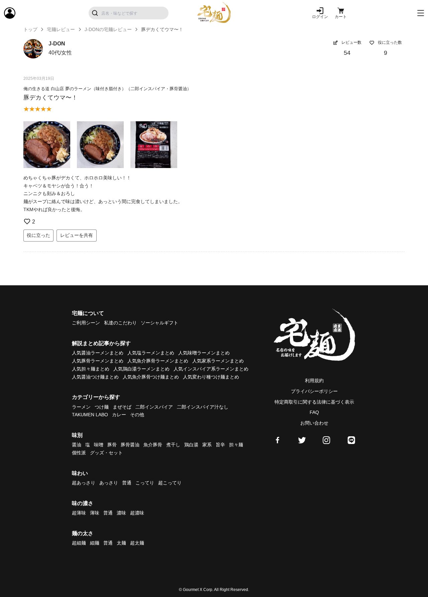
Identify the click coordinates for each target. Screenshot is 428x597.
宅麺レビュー (61, 29)
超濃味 (137, 512)
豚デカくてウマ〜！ (50, 97)
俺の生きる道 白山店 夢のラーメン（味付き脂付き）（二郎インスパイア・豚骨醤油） (107, 88)
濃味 (121, 512)
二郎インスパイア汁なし (202, 407)
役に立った (38, 235)
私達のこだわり (120, 322)
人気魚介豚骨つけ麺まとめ (151, 377)
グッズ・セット (106, 452)
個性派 (79, 452)
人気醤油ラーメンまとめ (97, 352)
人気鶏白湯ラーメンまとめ (141, 368)
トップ (30, 29)
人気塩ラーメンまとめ (150, 352)
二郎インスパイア (154, 407)
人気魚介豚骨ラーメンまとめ (157, 360)
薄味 (94, 512)
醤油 (76, 444)
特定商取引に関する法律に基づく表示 (314, 402)
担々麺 (236, 444)
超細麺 (79, 543)
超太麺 (137, 543)
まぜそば (122, 407)
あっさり (108, 482)
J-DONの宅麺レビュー (108, 29)
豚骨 (112, 444)
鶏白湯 (191, 444)
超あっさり (83, 482)
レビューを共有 (76, 235)
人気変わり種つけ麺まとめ (211, 377)
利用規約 (314, 380)
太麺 (121, 543)
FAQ (314, 412)
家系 (207, 444)
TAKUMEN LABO (90, 414)
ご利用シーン (86, 322)
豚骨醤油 (130, 444)
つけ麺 (102, 407)
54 (347, 52)
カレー (119, 414)
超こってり (170, 482)
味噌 (98, 444)
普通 (126, 482)
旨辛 (220, 444)
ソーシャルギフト (159, 322)
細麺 (94, 543)
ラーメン (81, 407)
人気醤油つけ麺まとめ (95, 377)
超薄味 (79, 512)
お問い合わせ (314, 423)
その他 (137, 414)
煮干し (173, 444)
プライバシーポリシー (314, 391)
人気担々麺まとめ (90, 368)
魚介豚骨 (152, 444)
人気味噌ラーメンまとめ (204, 352)
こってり (144, 482)
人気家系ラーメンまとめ (218, 360)
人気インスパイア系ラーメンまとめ (211, 368)
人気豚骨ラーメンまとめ (97, 360)
